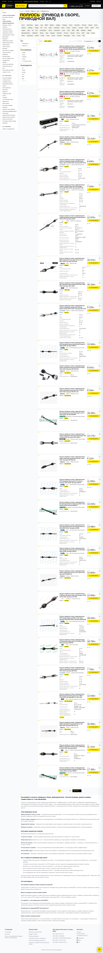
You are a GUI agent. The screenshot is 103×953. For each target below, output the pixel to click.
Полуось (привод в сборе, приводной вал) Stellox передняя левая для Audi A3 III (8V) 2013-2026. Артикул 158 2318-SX (72, 367)
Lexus (63, 30)
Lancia (50, 30)
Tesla (47, 35)
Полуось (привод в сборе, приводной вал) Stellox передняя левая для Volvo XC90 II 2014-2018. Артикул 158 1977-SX (71, 390)
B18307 (66, 509)
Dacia (95, 25)
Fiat (41, 27)
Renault (72, 33)
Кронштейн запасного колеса (7, 84)
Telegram (42, 1)
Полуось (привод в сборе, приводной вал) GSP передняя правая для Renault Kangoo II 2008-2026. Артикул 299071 (72, 344)
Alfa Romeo (30, 25)
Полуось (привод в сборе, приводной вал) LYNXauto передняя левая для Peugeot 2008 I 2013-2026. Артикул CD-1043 (72, 595)
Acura (23, 25)
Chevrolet (76, 25)
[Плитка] (97, 41)
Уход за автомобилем (7, 64)
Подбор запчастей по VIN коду (30, 1)
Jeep (28, 30)
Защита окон (5, 101)
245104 (66, 555)
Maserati (83, 30)
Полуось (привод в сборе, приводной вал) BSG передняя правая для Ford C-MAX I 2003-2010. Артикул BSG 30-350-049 (71, 695)
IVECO (86, 27)
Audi (42, 25)
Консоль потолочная (7, 119)
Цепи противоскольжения (8, 115)
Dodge (36, 27)
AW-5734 (66, 312)
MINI (78, 30)
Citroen (90, 25)
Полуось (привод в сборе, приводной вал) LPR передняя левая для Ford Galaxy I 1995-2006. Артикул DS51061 (72, 641)
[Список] (99, 41)
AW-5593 (66, 674)
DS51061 (66, 646)
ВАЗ (84, 35)
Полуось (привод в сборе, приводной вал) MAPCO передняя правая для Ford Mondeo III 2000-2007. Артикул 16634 (72, 746)
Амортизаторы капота (7, 42)
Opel (47, 33)
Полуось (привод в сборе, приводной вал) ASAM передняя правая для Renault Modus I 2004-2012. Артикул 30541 (72, 217)
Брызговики (5, 36)
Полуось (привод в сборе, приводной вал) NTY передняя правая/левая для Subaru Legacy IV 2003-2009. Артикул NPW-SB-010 (72, 47)
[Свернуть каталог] (16, 12)
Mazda (89, 30)
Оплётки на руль (6, 52)
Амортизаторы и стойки (8, 34)
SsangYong (30, 35)
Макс (47, 1)
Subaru (37, 35)
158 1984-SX (68, 577)
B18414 (66, 774)
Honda (68, 27)
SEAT (83, 33)
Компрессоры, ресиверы (8, 117)
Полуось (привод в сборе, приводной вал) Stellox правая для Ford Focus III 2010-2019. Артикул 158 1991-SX (72, 138)
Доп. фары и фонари (7, 105)
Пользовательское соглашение (37, 938)
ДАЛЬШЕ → (77, 790)
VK (50, 1)
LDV (37, 30)
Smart (23, 35)
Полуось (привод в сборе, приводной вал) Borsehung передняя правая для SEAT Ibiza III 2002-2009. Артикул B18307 (72, 503)
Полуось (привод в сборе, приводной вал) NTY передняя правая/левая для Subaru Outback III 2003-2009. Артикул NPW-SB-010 (72, 93)
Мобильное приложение (35, 932)
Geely (50, 27)
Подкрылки (5, 54)
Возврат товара (33, 934)
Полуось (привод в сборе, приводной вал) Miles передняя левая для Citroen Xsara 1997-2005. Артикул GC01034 (71, 260)
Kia (33, 30)
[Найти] (65, 5)
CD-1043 (66, 600)
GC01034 (66, 265)
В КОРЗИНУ (94, 50)
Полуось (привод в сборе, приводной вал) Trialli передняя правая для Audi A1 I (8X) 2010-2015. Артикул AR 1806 (71, 115)
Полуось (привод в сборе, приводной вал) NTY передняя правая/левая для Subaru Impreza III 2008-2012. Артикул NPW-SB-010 (72, 70)
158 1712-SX (68, 729)
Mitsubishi (35, 33)
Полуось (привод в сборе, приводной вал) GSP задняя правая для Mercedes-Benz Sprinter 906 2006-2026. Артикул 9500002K (72, 618)
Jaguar (23, 30)
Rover (78, 33)
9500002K (67, 623)
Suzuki (42, 35)
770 (70, 790)
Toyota (53, 35)
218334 (66, 486)
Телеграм (80, 938)
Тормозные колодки (7, 31)
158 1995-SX (68, 463)
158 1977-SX (68, 395)
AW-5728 (66, 191)
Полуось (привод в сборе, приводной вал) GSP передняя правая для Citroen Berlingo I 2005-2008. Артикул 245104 (72, 549)
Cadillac (58, 25)
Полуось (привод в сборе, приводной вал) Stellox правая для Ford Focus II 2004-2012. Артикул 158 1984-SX (72, 572)
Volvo (73, 35)
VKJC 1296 (67, 289)
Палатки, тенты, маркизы (8, 109)
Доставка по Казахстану (59, 940)
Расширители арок (7, 81)
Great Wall (56, 27)
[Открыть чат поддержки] (99, 949)
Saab (88, 33)
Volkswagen (67, 35)
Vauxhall (59, 35)
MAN (73, 30)
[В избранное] (99, 46)
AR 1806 (66, 121)
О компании (92, 1)
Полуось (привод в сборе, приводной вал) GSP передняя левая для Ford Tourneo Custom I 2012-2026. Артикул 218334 (71, 481)
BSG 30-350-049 (68, 701)
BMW (46, 25)
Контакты (99, 1)
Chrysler (84, 25)
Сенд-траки (5, 113)
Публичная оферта (34, 936)
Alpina (36, 25)
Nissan (41, 33)
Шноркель (4, 107)
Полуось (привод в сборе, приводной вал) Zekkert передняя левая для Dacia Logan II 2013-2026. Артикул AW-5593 (72, 669)
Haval (62, 27)
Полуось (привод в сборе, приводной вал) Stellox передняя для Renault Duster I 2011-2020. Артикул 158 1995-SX (72, 458)
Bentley (52, 25)
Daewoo (24, 27)
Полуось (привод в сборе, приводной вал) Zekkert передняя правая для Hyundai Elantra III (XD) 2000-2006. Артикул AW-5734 (72, 307)
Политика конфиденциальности (37, 940)
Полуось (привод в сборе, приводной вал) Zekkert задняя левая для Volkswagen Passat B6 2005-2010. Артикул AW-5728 (71, 186)
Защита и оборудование (8, 128)
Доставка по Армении (58, 936)
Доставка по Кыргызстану (60, 942)
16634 (66, 752)
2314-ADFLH (67, 441)
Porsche (66, 33)
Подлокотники (5, 44)
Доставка (10, 1)
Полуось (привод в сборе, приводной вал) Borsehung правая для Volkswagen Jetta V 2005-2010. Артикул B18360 (71, 413)
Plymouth (59, 33)
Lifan (68, 30)
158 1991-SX (68, 143)
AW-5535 (66, 166)
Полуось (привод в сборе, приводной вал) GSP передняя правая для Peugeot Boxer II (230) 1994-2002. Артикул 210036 (72, 526)
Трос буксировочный (7, 99)
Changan (64, 25)
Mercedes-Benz (26, 33)
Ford (45, 27)
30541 (66, 222)
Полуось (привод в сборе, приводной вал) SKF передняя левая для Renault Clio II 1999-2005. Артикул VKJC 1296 (72, 284)
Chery (70, 25)
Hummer (74, 27)
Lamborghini (43, 30)
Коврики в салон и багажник (7, 26)
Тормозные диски (6, 29)
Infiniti (92, 27)
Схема (62, 717)
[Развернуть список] (28, 83)
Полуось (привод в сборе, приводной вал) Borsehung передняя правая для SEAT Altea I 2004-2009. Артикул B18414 (72, 769)
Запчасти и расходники (8, 15)
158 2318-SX (68, 372)
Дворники (4, 38)
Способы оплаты (18, 1)
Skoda (93, 33)
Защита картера (6, 21)
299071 (66, 349)
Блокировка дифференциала (9, 111)
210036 (66, 531)
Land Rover (57, 30)
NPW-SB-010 (67, 52)
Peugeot (52, 33)
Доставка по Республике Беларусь (62, 938)
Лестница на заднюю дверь (9, 121)
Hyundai (81, 27)
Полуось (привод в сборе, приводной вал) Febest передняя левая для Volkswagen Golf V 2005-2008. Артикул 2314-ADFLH (72, 435)
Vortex (78, 35)
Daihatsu (30, 27)
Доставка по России (58, 933)
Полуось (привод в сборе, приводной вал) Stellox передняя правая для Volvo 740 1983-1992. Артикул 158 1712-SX (71, 724)
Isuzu (97, 27)
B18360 (66, 418)
